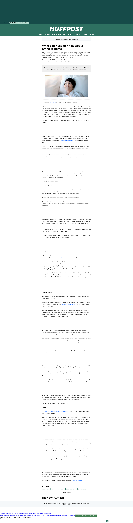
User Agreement (27, 515)
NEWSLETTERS (47, 513)
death (62, 489)
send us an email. (82, 69)
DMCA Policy (42, 515)
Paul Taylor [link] (52, 102)
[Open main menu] (2, 23)
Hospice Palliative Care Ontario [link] (69, 304)
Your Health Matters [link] (76, 480)
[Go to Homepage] (107, 521)
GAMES (92, 34)
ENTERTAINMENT (56, 34)
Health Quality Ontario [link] (67, 140)
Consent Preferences (69, 515)
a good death (46, 489)
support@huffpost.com (66, 504)
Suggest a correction (67, 492)
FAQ (85, 503)
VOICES (85, 34)
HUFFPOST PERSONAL (31, 513)
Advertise (7, 515)
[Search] (7, 23)
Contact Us (12, 515)
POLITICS (47, 34)
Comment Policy (35, 515)
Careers (21, 515)
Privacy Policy (60, 515)
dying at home (82, 489)
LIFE (64, 34)
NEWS (40, 34)
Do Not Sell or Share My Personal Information (85, 515)
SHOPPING (70, 34)
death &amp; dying (71, 489)
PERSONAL (78, 34)
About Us (2, 515)
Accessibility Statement (51, 515)
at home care (55, 489)
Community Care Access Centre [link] (64, 257)
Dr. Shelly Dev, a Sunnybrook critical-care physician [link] (55, 411)
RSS (16, 515)
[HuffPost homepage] (18, 512)
